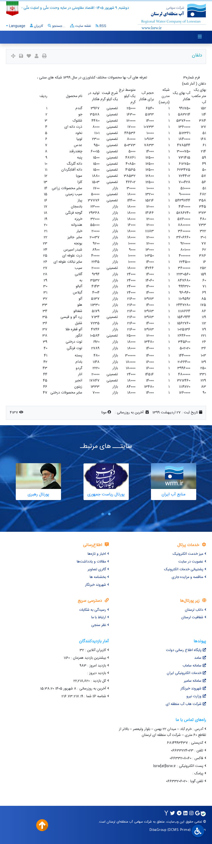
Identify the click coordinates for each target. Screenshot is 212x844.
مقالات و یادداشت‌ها (91, 562)
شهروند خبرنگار (95, 585)
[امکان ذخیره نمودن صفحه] (21, 56)
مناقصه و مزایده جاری (187, 577)
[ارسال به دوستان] (37, 56)
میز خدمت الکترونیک (188, 554)
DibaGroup (157, 829)
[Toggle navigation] (200, 37)
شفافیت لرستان (192, 617)
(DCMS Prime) (179, 829)
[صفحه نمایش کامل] (13, 56)
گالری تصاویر (97, 569)
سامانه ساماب (192, 666)
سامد (197, 658)
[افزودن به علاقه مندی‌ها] (29, 56)
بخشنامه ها (98, 577)
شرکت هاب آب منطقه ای (183, 704)
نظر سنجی (98, 625)
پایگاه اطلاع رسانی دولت (183, 650)
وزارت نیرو (193, 696)
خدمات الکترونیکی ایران (184, 673)
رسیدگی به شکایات (92, 610)
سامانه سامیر (192, 681)
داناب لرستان (194, 610)
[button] (109, 513)
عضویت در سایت (190, 562)
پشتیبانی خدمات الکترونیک (183, 569)
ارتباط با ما (98, 617)
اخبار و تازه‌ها (97, 554)
